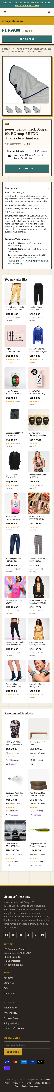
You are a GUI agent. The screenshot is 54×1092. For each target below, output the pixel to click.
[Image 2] (18, 109)
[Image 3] (27, 109)
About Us (8, 977)
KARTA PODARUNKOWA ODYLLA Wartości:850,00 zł (13, 350)
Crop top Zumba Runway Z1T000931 (37, 643)
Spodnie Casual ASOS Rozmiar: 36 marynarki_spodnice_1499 (38, 559)
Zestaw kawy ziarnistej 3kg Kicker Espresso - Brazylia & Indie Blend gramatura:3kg (38, 434)
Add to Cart (27, 39)
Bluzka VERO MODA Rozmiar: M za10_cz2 (38, 350)
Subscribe (13, 1052)
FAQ (6, 988)
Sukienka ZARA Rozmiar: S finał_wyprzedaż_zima (15, 476)
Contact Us (9, 982)
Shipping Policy (11, 1023)
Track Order (9, 993)
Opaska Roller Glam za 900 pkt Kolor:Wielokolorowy (37, 476)
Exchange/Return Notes (17, 239)
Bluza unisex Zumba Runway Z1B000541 (37, 601)
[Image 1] (9, 109)
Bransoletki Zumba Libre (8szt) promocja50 (37, 685)
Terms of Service (12, 1018)
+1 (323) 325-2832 (12, 956)
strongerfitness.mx (12, 21)
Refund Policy (10, 1007)
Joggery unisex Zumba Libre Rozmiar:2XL (15, 643)
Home (5, 49)
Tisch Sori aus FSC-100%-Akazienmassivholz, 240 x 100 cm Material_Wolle (38, 743)
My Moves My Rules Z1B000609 (14, 601)
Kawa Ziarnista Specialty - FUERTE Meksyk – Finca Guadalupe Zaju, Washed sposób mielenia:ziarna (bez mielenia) (14, 392)
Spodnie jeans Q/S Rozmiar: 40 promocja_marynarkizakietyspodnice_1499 (15, 559)
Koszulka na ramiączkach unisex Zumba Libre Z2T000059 (14, 518)
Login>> (14, 764)
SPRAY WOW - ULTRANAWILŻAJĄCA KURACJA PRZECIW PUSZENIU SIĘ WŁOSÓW (38, 392)
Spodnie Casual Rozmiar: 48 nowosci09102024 (37, 308)
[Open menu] (5, 12)
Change (43, 151)
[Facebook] (7, 935)
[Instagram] (14, 935)
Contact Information (14, 1028)
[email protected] (28, 257)
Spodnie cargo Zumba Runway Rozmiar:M (15, 308)
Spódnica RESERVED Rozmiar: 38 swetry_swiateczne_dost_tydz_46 (15, 434)
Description (11, 188)
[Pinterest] (43, 935)
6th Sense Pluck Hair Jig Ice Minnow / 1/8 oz (14, 794)
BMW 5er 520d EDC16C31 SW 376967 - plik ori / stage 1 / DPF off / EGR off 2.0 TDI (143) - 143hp (15, 845)
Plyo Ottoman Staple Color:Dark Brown (38, 794)
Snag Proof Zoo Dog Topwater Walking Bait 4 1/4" (38, 845)
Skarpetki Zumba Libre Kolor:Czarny (13, 685)
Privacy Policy (10, 1012)
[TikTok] (28, 935)
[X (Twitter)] (35, 935)
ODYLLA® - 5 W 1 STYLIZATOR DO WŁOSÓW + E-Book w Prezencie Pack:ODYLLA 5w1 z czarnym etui (38, 518)
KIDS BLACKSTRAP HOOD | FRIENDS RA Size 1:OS (14, 743)
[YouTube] (21, 935)
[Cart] (49, 12)
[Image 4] (36, 109)
